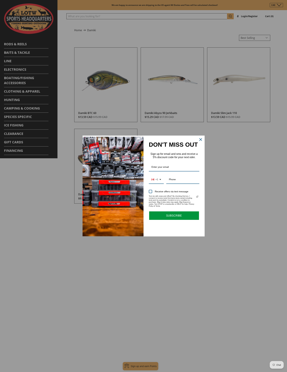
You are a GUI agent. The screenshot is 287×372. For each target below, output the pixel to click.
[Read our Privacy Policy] (197, 197)
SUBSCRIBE (174, 215)
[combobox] (156, 179)
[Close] (201, 140)
